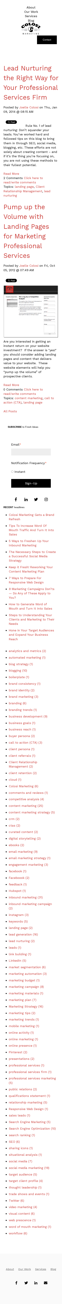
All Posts (10, 411)
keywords (18, 921)
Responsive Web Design (28, 1109)
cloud (15, 779)
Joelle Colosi (28, 107)
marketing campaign (26, 986)
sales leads (19, 1115)
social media (20, 1161)
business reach (22, 729)
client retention (23, 773)
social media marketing (29, 1168)
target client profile (26, 1181)
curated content (23, 832)
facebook (17, 871)
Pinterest (18, 1052)
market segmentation (27, 967)
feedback (18, 884)
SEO (14, 1141)
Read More (11, 173)
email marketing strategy (29, 858)
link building (20, 954)
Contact (47, 39)
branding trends (23, 710)
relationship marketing (28, 1102)
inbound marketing (26, 897)
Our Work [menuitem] (31, 12)
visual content (22, 1213)
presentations (21, 1059)
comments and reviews (28, 793)
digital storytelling (25, 838)
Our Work (24, 1269)
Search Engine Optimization (32, 1128)
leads (15, 947)
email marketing (23, 851)
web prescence (22, 1220)
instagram (19, 915)
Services (40, 1269)
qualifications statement (29, 1096)
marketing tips (22, 1013)
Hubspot (17, 891)
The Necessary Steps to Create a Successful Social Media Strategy (32, 556)
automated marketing (27, 657)
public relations (23, 1089)
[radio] (31, 471)
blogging (18, 670)
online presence (23, 1045)
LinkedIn (17, 960)
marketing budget (24, 980)
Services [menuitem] (31, 16)
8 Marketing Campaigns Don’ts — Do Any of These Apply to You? (31, 593)
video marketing (23, 1207)
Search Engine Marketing (29, 1122)
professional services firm (30, 1072)
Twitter (16, 1200)
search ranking (22, 1135)
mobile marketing (24, 1026)
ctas (14, 825)
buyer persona (22, 736)
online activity (21, 1032)
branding (17, 703)
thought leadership (25, 1187)
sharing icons (21, 1148)
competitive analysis (26, 799)
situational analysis (25, 1154)
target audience (23, 1174)
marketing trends (24, 1019)
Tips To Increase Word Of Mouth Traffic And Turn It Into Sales (31, 530)
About (10, 1269)
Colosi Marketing (23, 786)
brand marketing (23, 696)
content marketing (29, 398)
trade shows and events (29, 1194)
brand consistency (24, 683)
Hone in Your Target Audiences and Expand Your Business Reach (31, 634)
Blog (53, 1269)
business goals (22, 723)
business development (28, 716)
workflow (18, 1233)
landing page (24, 186)
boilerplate (19, 677)
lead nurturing (22, 941)
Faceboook (19, 878)
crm (14, 819)
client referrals (22, 755)
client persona (21, 749)
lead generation (23, 934)
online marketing (23, 1039)
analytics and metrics (27, 651)
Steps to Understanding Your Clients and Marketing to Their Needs (31, 619)
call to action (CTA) (25, 742)
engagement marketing (28, 864)
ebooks (16, 845)
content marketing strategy (32, 812)
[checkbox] (31, 471)
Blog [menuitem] (31, 20)
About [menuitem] (31, 7)
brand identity (21, 690)
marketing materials (26, 993)
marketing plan (22, 1000)
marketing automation (28, 973)
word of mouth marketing (30, 1226)
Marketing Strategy (26, 1006)
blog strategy (21, 664)
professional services (26, 1065)
